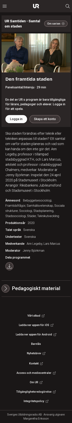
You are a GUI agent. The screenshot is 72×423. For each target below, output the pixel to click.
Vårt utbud (33, 315)
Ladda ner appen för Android (34, 334)
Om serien (53, 23)
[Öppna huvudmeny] (4, 6)
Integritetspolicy (34, 401)
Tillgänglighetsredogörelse (33, 391)
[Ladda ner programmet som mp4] (9, 266)
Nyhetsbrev (34, 353)
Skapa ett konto (45, 119)
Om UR (34, 382)
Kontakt (34, 363)
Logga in (16, 119)
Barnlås (36, 343)
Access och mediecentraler (34, 372)
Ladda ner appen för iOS (34, 325)
